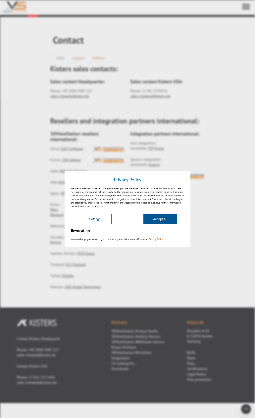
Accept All (160, 219)
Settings (95, 219)
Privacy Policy (156, 239)
